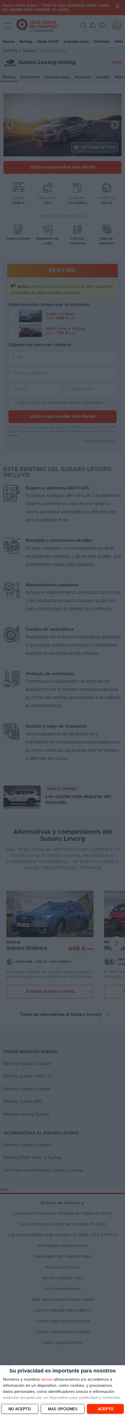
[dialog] (62, 1390)
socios (47, 1379)
